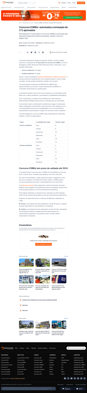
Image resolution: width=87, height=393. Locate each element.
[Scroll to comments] (20, 52)
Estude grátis (81, 2)
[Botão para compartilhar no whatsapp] (27, 52)
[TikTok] (81, 378)
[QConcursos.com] (7, 348)
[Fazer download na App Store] (79, 388)
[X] (68, 378)
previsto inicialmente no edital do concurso (52, 77)
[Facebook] (65, 378)
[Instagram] (74, 378)
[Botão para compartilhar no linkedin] (42, 52)
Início (20, 22)
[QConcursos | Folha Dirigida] (8, 2)
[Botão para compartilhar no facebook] (35, 52)
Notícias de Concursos (28, 22)
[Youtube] (71, 378)
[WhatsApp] (84, 378)
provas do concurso (27, 185)
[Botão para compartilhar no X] (39, 52)
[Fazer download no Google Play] (66, 388)
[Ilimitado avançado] (43, 15)
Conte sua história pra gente (17, 378)
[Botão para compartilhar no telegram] (31, 52)
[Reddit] (78, 378)
